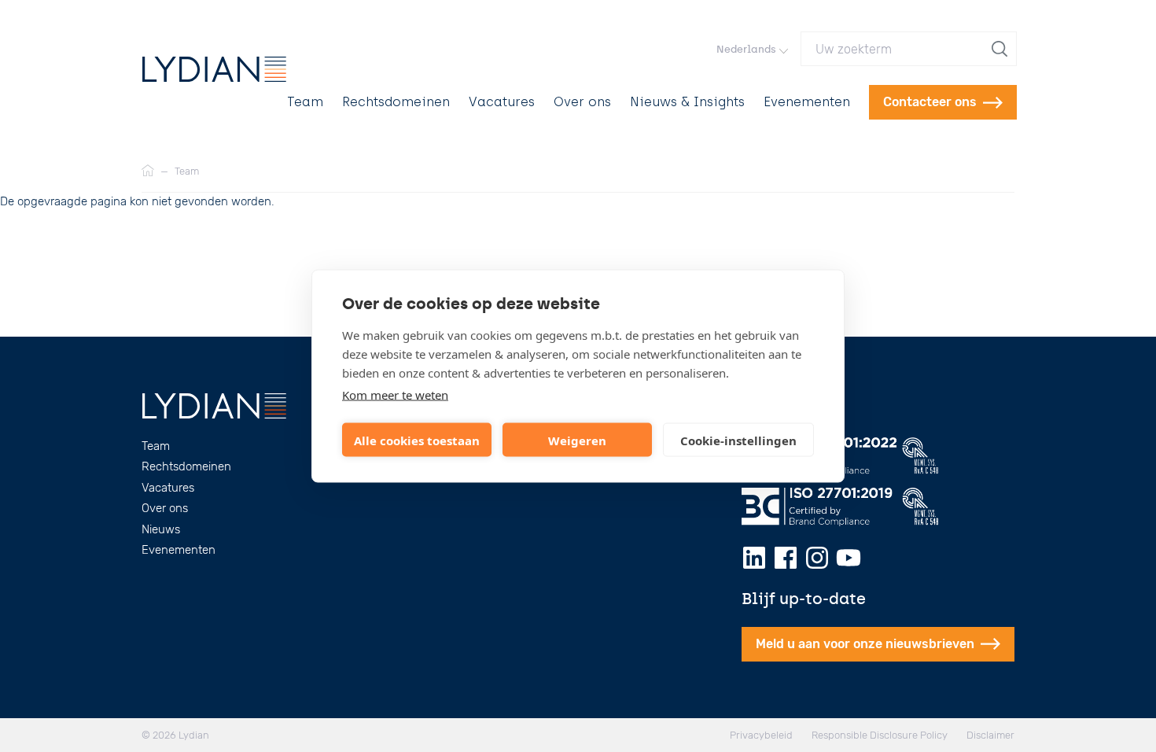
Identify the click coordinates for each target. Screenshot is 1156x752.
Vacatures (502, 101)
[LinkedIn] (754, 557)
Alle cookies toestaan (417, 440)
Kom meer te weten (395, 395)
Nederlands (746, 49)
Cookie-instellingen (738, 440)
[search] (1001, 48)
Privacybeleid (761, 735)
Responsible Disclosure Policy (880, 735)
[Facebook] (785, 557)
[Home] (148, 171)
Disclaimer (990, 735)
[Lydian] (214, 69)
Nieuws (161, 529)
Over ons (582, 101)
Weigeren (577, 440)
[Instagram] (817, 557)
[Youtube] (848, 557)
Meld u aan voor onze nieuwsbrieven (865, 643)
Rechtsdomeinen (396, 101)
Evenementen (807, 101)
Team (305, 101)
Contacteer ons (930, 101)
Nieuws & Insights (687, 101)
